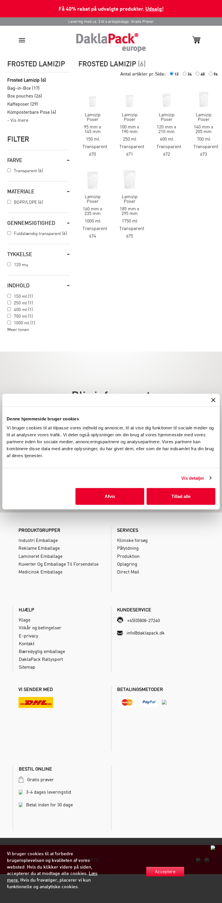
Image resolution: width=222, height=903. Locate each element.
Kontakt (26, 643)
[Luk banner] (213, 400)
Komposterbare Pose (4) (31, 112)
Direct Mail (128, 572)
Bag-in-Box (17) (23, 88)
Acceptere (165, 871)
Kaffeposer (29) (22, 104)
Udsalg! (154, 8)
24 (190, 74)
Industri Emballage (38, 540)
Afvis (110, 496)
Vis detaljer (192, 477)
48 (203, 74)
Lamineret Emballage (40, 556)
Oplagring (127, 564)
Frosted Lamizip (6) (26, 80)
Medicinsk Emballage (40, 572)
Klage (24, 620)
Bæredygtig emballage (42, 651)
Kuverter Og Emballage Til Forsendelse (58, 564)
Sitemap (27, 667)
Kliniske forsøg (132, 540)
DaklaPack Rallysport (41, 659)
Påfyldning (128, 548)
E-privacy (28, 636)
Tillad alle (180, 496)
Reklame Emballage (39, 548)
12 (177, 74)
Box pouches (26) (24, 96)
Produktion (128, 556)
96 (216, 74)
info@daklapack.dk (146, 633)
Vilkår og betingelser (40, 627)
